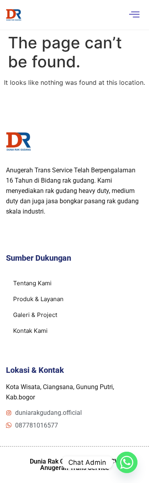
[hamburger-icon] (134, 15)
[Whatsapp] (126, 462)
